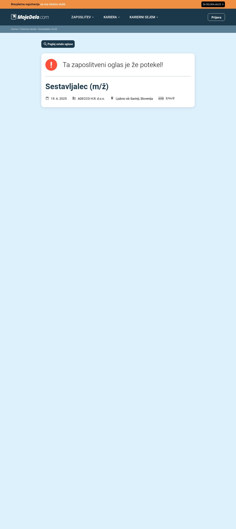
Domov (14, 29)
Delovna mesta (28, 29)
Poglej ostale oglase (60, 44)
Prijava (216, 17)
